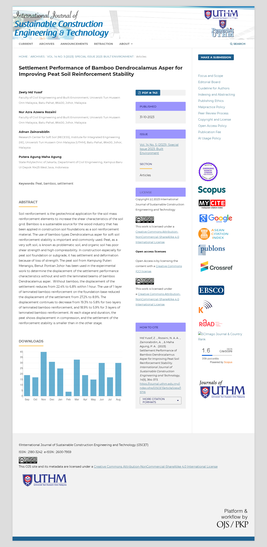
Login (242, 12)
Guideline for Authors (213, 88)
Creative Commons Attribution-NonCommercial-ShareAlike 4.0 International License (157, 237)
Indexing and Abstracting (216, 94)
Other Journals (237, 18)
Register (227, 12)
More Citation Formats (154, 400)
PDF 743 (149, 92)
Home (23, 56)
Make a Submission (216, 57)
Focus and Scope (210, 76)
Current (26, 43)
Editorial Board (209, 82)
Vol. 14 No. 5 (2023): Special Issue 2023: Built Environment (90, 56)
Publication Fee (209, 132)
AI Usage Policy (209, 138)
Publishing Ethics (211, 101)
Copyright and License (214, 119)
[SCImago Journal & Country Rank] (223, 339)
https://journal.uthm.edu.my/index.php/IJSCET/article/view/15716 (160, 388)
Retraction (103, 43)
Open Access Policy (212, 126)
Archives (46, 43)
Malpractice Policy (211, 107)
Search (239, 43)
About (124, 43)
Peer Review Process (213, 113)
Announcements (74, 43)
